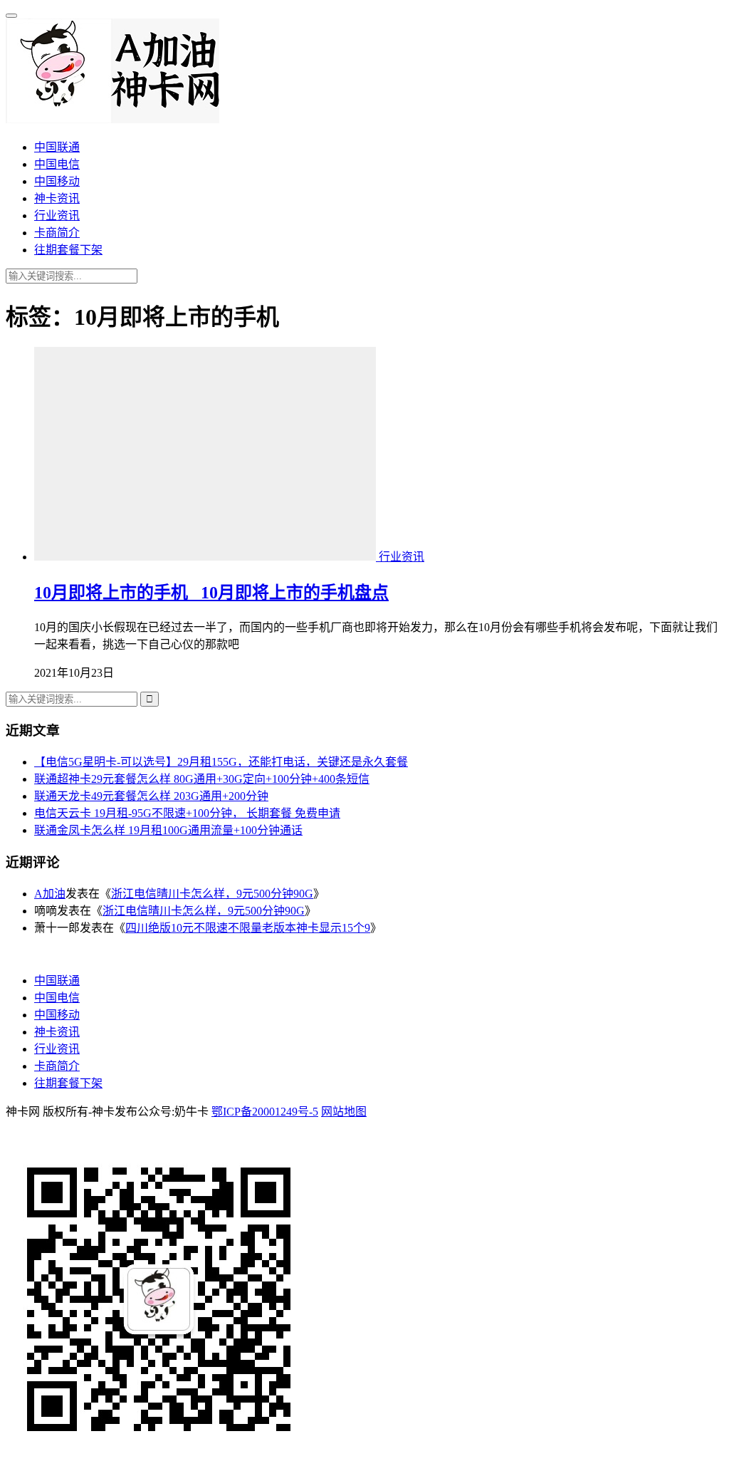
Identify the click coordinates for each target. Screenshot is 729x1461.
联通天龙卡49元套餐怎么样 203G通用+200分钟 (151, 796)
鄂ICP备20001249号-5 (264, 1112)
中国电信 (57, 164)
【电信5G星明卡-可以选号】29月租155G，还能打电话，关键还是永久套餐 (221, 762)
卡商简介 (57, 233)
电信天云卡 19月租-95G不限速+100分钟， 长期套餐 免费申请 (187, 813)
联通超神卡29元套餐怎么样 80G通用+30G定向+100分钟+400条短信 (201, 779)
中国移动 (57, 181)
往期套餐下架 (68, 250)
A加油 (49, 894)
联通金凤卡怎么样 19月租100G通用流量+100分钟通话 (168, 830)
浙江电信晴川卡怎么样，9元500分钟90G (212, 894)
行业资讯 (57, 215)
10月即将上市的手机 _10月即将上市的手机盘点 (211, 592)
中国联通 (57, 147)
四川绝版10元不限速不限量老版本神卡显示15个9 (247, 928)
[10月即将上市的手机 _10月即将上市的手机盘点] (206, 557)
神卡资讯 (57, 198)
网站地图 (344, 1112)
